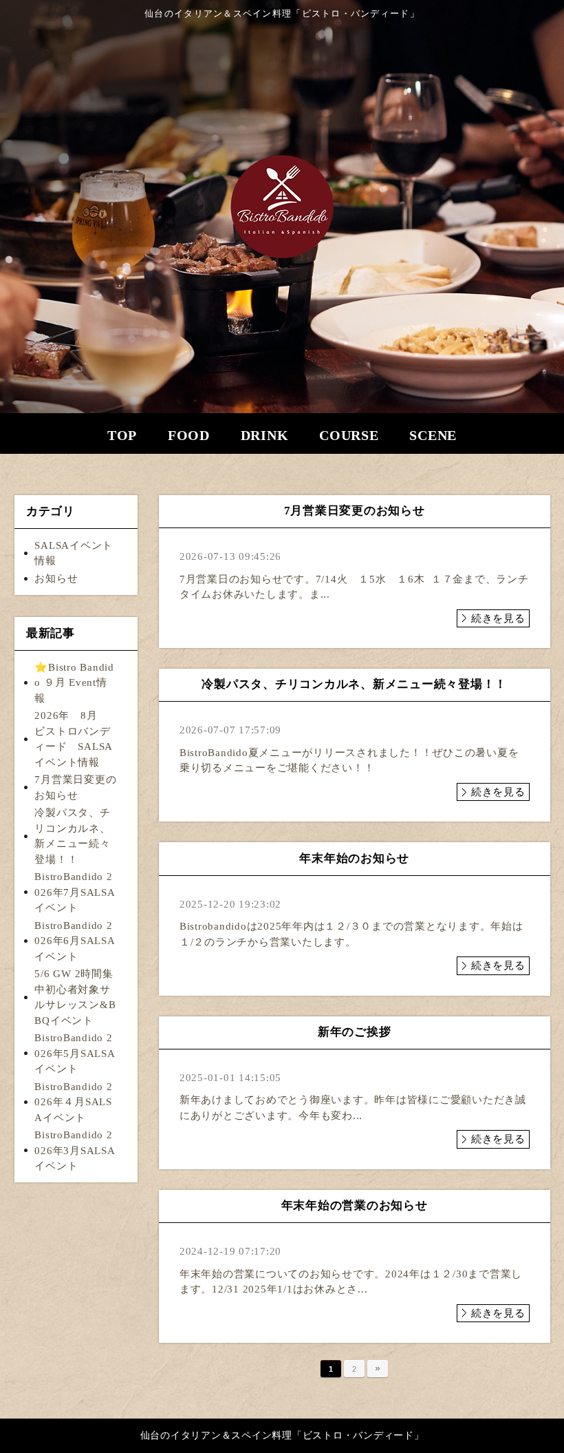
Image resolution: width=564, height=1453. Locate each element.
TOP (122, 435)
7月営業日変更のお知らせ (75, 787)
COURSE (349, 435)
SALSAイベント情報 (73, 553)
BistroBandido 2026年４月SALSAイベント (73, 1102)
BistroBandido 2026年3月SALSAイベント (74, 1150)
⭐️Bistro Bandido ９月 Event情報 (74, 683)
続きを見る (498, 618)
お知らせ (56, 578)
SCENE (433, 435)
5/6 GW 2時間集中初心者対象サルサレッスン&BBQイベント (75, 997)
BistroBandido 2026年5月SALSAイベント (74, 1053)
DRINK (265, 435)
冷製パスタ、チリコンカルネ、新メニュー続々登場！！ (72, 836)
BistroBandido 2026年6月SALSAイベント (74, 941)
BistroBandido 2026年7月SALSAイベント (74, 892)
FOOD (189, 435)
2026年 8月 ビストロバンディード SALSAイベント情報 (73, 739)
